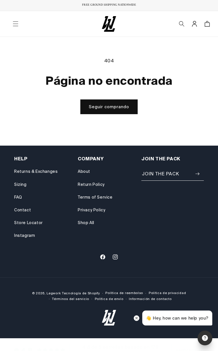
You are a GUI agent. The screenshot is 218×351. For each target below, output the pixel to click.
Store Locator (28, 222)
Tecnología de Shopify (81, 293)
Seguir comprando (109, 106)
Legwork (54, 293)
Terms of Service (95, 197)
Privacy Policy (91, 210)
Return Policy (91, 184)
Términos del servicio (70, 299)
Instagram (24, 235)
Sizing (20, 184)
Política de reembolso (124, 293)
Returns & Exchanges (36, 171)
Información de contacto (150, 299)
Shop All (86, 222)
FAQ (18, 197)
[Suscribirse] (197, 173)
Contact (22, 210)
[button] (15, 24)
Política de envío (109, 299)
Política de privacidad (167, 293)
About (84, 171)
